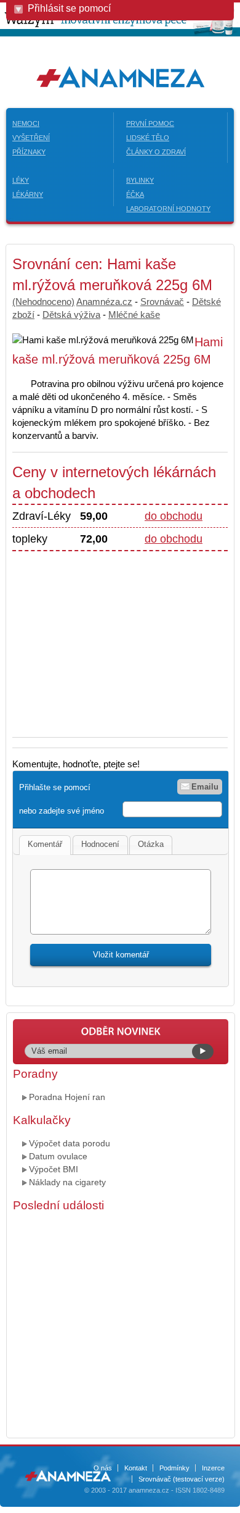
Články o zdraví (156, 152)
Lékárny (27, 194)
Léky (20, 180)
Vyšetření (31, 137)
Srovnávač (162, 301)
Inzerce (213, 1468)
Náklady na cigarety (67, 1182)
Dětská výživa (71, 314)
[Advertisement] (115, 637)
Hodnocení (100, 844)
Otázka (151, 844)
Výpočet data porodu (69, 1143)
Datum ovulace (58, 1156)
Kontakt (135, 1468)
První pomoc (150, 123)
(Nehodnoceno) (43, 301)
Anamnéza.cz (104, 301)
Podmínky (174, 1468)
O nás (103, 1468)
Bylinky (140, 180)
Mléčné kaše (134, 314)
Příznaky (29, 152)
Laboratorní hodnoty (168, 208)
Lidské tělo (147, 137)
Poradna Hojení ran (67, 1097)
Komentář (45, 844)
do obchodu (173, 516)
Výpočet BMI (53, 1169)
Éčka (135, 194)
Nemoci (25, 123)
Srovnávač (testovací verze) (181, 1479)
